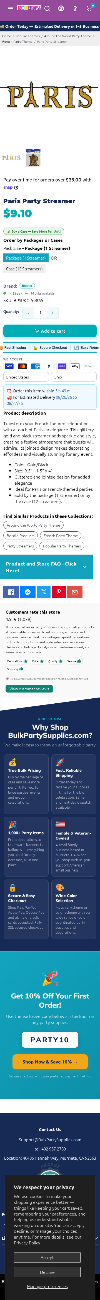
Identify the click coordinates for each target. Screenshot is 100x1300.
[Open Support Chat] (75, 8)
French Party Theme (17, 41)
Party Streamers (20, 546)
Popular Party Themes (62, 546)
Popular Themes (28, 36)
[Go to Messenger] (28, 592)
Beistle (27, 285)
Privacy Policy (27, 1242)
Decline (47, 1272)
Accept (47, 1257)
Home (6, 36)
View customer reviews (29, 688)
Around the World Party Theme (67, 36)
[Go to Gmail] (74, 592)
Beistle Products (20, 535)
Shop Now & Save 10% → (50, 1062)
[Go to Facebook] (11, 592)
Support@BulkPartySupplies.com (50, 1139)
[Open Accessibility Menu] (61, 8)
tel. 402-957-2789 (50, 1149)
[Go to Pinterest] (59, 592)
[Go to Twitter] (44, 592)
